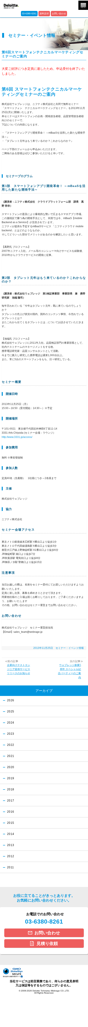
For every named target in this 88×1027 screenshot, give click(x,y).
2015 (10, 822)
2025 (10, 711)
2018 (10, 789)
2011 (10, 867)
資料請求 (44, 13)
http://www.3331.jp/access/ (17, 437)
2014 (10, 834)
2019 (10, 778)
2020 (10, 767)
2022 (10, 744)
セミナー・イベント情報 (70, 647)
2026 (10, 700)
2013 (10, 845)
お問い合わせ (59, 13)
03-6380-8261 (29, 13)
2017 (10, 800)
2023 (10, 733)
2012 (10, 856)
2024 (10, 722)
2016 (10, 811)
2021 (10, 756)
